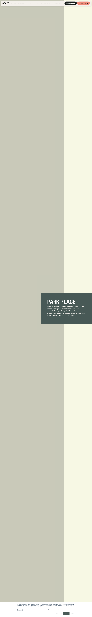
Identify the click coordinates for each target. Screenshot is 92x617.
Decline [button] (72, 613)
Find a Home (84, 3)
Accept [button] (66, 613)
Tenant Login (70, 3)
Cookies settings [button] (59, 613)
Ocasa (5, 3)
